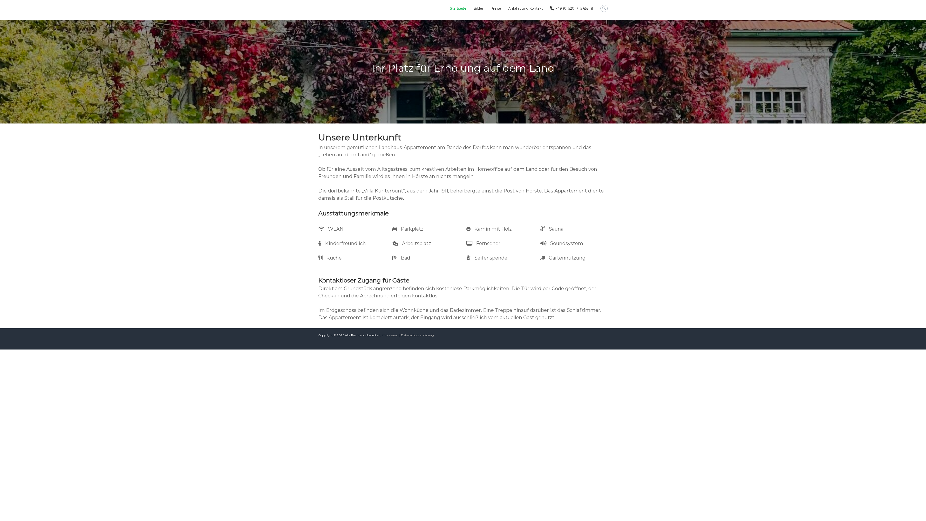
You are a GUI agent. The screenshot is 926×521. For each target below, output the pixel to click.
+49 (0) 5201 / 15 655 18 (573, 8)
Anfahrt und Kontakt (525, 8)
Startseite (458, 8)
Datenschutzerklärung (417, 335)
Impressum (390, 335)
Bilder (478, 8)
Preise (495, 8)
